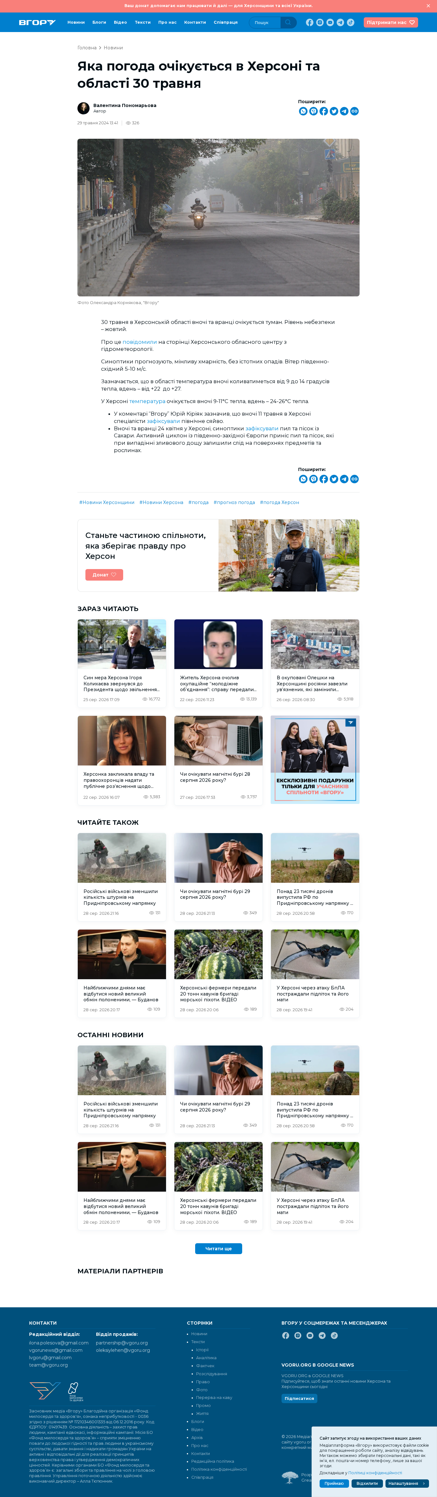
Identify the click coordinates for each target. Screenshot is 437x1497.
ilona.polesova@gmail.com (59, 1343)
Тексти (143, 22)
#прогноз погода (234, 502)
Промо (203, 1405)
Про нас (167, 22)
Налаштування (403, 1483)
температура (148, 401)
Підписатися (299, 1398)
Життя (202, 1413)
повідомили (140, 342)
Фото (202, 1389)
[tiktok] (350, 22)
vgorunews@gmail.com (56, 1350)
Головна (87, 48)
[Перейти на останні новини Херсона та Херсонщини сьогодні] (37, 22)
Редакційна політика (212, 1461)
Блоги (99, 22)
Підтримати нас (387, 22)
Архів (197, 1437)
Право (203, 1381)
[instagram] (319, 22)
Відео (120, 22)
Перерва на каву (214, 1397)
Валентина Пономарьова (124, 105)
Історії (202, 1349)
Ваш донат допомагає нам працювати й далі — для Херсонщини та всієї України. (218, 5)
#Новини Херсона (161, 502)
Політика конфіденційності (219, 1469)
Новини (76, 22)
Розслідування (211, 1373)
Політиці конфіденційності (375, 1472)
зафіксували (164, 421)
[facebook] (309, 22)
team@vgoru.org (48, 1365)
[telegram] (340, 22)
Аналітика (206, 1357)
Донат (100, 575)
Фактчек (205, 1365)
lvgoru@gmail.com (50, 1358)
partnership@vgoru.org (122, 1343)
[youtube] (329, 22)
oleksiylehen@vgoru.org (123, 1350)
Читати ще (218, 1249)
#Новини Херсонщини (106, 502)
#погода (198, 502)
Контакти (195, 22)
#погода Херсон (279, 502)
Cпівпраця (226, 22)
